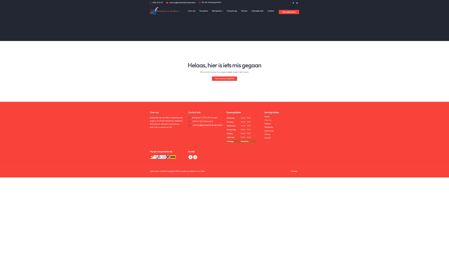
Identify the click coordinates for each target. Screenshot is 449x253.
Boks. (203, 171)
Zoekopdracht (257, 11)
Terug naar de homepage (224, 79)
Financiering (232, 11)
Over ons (191, 11)
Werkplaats (217, 11)
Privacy (294, 171)
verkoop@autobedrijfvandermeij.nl (182, 3)
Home (266, 116)
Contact (271, 11)
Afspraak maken (289, 12)
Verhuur (244, 11)
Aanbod (267, 124)
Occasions (203, 11)
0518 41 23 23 (158, 3)
